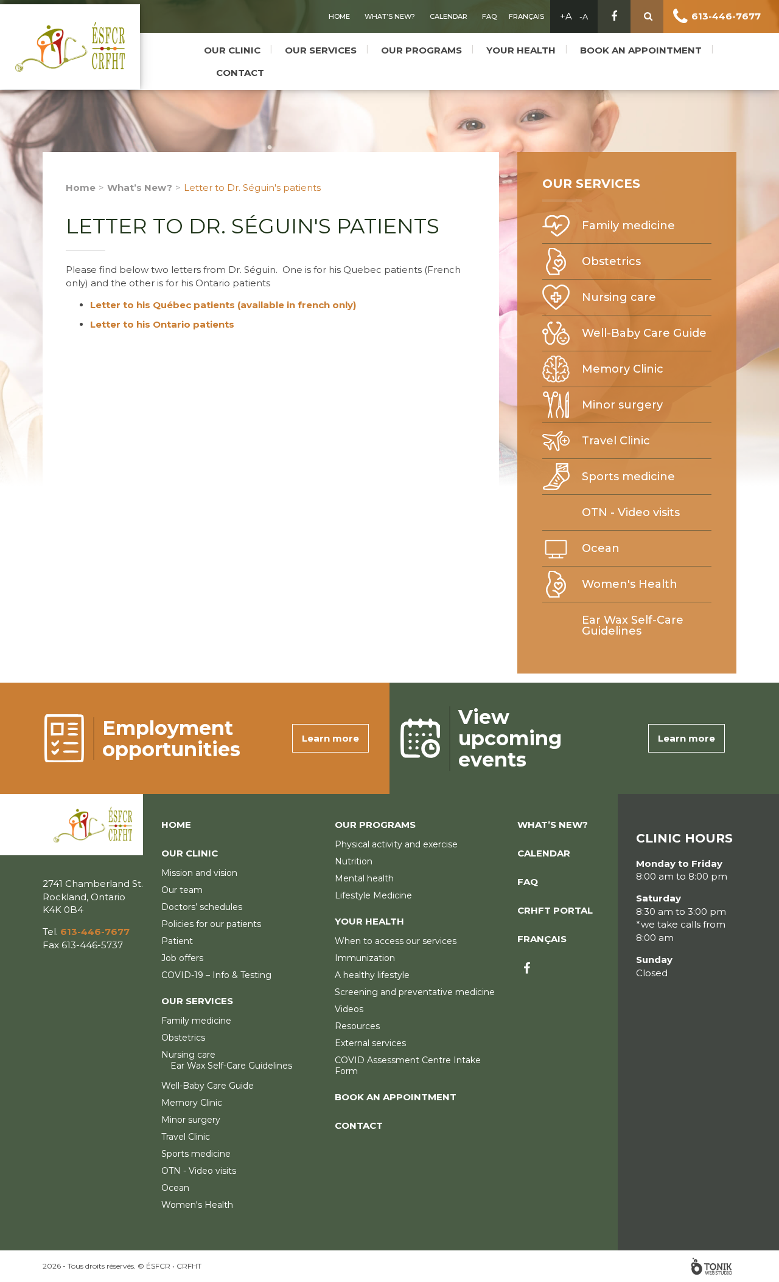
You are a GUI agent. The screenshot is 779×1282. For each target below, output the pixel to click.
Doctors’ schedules (201, 906)
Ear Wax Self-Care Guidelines (632, 625)
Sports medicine (628, 476)
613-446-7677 (726, 16)
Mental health (364, 878)
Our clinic (232, 50)
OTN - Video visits (631, 512)
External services (370, 1043)
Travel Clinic (616, 440)
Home (339, 16)
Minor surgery (622, 405)
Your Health (521, 50)
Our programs (421, 50)
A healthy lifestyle (372, 975)
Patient (177, 941)
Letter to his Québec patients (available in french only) (223, 305)
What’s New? (390, 16)
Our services (321, 50)
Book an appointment (641, 50)
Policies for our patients (211, 923)
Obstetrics (611, 261)
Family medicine (628, 225)
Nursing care (619, 297)
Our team (182, 889)
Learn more (330, 738)
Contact (240, 72)
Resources (357, 1026)
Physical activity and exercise (396, 844)
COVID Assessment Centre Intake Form (408, 1066)
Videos (349, 1009)
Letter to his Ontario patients (162, 324)
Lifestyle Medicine (373, 895)
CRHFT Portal (555, 910)
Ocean (601, 548)
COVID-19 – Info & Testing (216, 975)
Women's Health (629, 584)
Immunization (365, 958)
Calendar (448, 16)
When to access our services (395, 941)
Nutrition (353, 861)
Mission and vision (199, 872)
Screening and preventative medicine (415, 992)
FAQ (489, 16)
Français (526, 16)
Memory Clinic (622, 369)
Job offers (182, 958)
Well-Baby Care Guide (644, 333)
